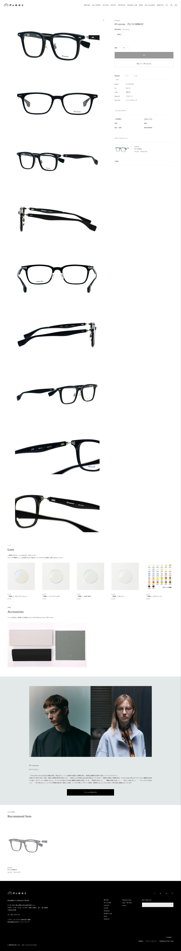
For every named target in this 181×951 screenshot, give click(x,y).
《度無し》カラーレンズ (154, 595)
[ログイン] (171, 5)
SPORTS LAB (132, 5)
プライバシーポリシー (151, 941)
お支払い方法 (148, 119)
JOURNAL (122, 5)
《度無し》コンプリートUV (51, 595)
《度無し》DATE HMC (84, 595)
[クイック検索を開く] (167, 5)
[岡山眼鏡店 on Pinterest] (166, 893)
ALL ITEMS (96, 5)
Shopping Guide (126, 900)
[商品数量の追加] (121, 48)
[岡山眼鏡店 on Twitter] (160, 893)
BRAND (87, 5)
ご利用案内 (118, 119)
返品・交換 (118, 127)
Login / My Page (127, 902)
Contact (124, 905)
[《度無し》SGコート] (125, 576)
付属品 (117, 161)
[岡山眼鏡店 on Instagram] (172, 893)
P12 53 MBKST (12, 868)
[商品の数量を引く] (127, 48)
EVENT (113, 5)
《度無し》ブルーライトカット (17, 595)
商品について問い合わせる (144, 63)
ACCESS (105, 5)
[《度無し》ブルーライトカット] (21, 576)
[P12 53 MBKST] (27, 845)
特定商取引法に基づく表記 (166, 941)
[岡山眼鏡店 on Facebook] (154, 893)
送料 (145, 123)
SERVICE (160, 5)
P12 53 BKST (138, 148)
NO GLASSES (150, 5)
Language (168, 937)
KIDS (141, 5)
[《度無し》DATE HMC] (90, 576)
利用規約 (140, 941)
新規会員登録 (148, 127)
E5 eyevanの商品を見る (90, 792)
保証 (116, 123)
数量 (116, 48)
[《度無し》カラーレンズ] (159, 576)
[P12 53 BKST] (122, 149)
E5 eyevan (117, 20)
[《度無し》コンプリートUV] (55, 576)
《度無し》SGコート (118, 595)
